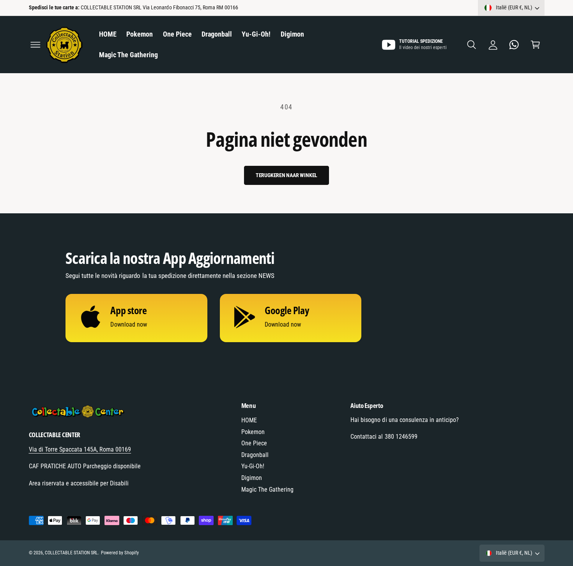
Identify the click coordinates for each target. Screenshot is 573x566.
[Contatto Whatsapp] (514, 44)
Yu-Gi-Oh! (252, 466)
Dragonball (255, 455)
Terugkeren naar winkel (287, 175)
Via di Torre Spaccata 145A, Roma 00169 (80, 449)
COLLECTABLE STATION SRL (71, 552)
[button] (35, 44)
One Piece (254, 443)
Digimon (251, 478)
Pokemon (253, 432)
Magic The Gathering (267, 489)
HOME (249, 420)
